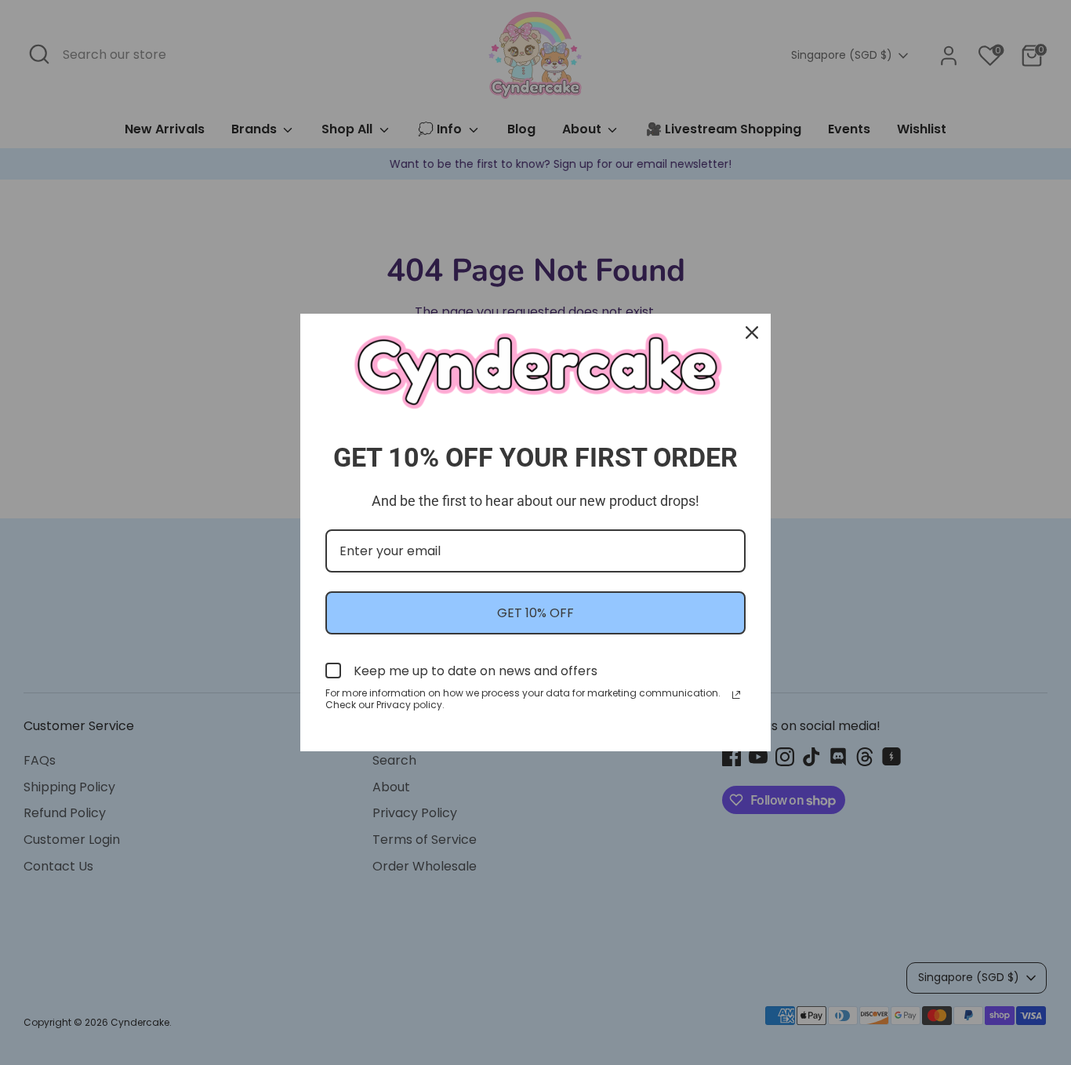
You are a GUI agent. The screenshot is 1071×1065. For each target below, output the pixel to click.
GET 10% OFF (535, 613)
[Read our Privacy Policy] (736, 694)
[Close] (752, 332)
